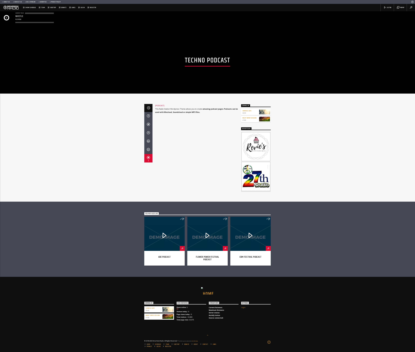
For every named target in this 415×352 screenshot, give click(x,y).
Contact (205, 344)
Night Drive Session (250, 118)
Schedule (158, 344)
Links (73, 7)
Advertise (43, 2)
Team (43, 7)
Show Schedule (30, 7)
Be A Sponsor (31, 2)
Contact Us (18, 2)
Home (148, 344)
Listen (388, 7)
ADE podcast (164, 257)
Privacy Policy (56, 2)
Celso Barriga (195, 341)
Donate (63, 7)
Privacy (149, 346)
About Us (7, 2)
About (196, 344)
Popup (402, 7)
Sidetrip (53, 7)
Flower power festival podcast (207, 258)
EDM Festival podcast (251, 257)
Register (93, 7)
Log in (243, 307)
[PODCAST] (159, 105)
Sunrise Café (247, 110)
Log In (83, 7)
